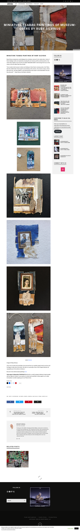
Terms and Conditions (30, 517)
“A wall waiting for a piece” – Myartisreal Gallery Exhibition (38, 413)
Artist (10, 396)
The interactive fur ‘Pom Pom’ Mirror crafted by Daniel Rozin (18, 413)
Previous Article (17, 410)
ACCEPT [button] (76, 528)
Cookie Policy (43, 517)
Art (16, 3)
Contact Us (9, 1)
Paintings (30, 396)
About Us (15, 1)
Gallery (20, 1)
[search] (24, 500)
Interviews (22, 3)
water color (45, 396)
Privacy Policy (53, 517)
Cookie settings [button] (71, 528)
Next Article (41, 410)
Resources (29, 3)
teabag (40, 396)
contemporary (15, 396)
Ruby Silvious (35, 396)
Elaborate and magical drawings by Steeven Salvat (65, 95)
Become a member (27, 1)
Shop (41, 3)
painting (26, 396)
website (28, 72)
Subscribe (58, 131)
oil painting (21, 396)
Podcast (36, 3)
